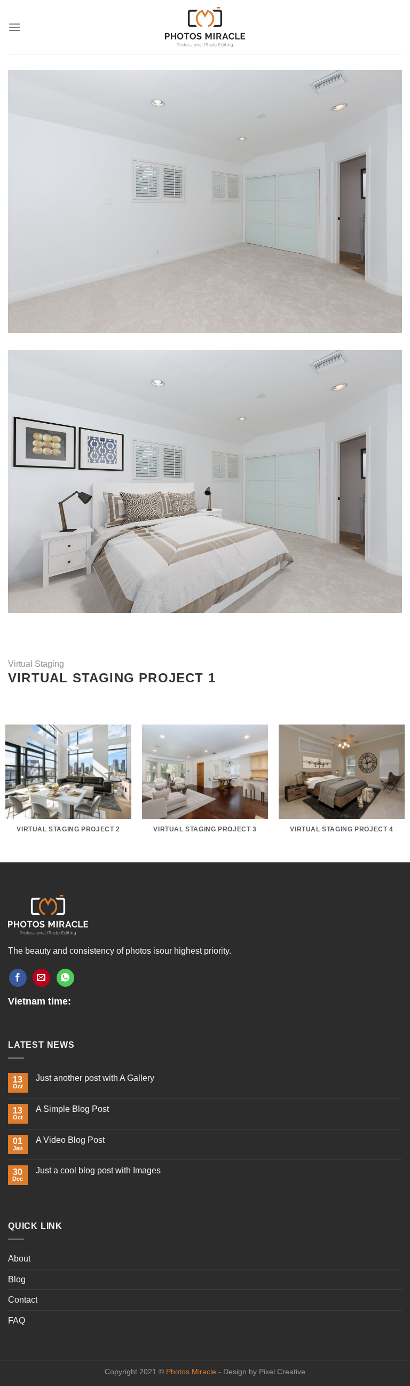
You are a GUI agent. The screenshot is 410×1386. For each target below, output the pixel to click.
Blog (17, 1279)
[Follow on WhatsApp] (65, 978)
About (19, 1258)
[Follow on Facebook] (18, 978)
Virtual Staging (36, 663)
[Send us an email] (41, 978)
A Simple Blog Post (72, 1109)
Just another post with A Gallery (95, 1078)
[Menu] (14, 27)
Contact (22, 1299)
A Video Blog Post (70, 1139)
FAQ (16, 1320)
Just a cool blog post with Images (98, 1170)
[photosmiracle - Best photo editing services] (205, 27)
